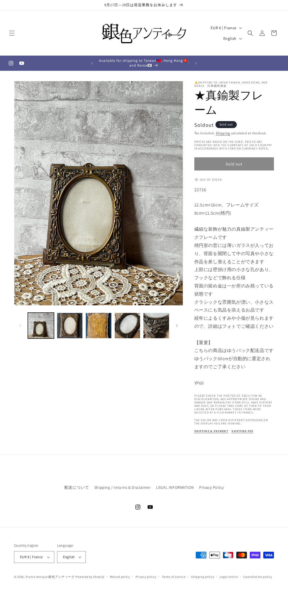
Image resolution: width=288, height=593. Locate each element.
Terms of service (173, 577)
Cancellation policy (257, 577)
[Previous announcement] (92, 63)
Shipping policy (202, 577)
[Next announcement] (196, 63)
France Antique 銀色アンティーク (50, 577)
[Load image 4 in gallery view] (127, 326)
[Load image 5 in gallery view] (156, 326)
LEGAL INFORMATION (175, 487)
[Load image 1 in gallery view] (41, 326)
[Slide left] (20, 325)
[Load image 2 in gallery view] (70, 326)
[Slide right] (177, 325)
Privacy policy (146, 577)
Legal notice (229, 577)
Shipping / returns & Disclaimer (122, 487)
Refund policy (120, 577)
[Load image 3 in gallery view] (99, 326)
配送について (76, 487)
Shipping (223, 133)
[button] (12, 33)
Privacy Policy (211, 487)
